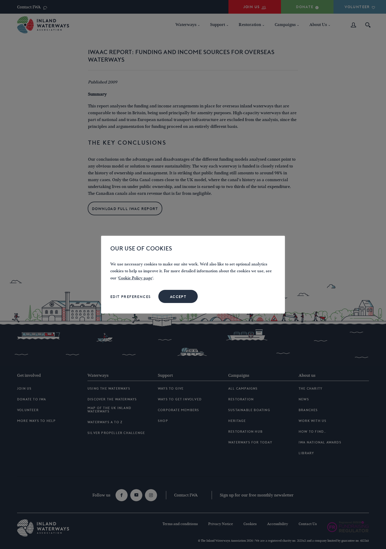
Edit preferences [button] (130, 297)
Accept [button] (178, 297)
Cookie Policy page (135, 278)
